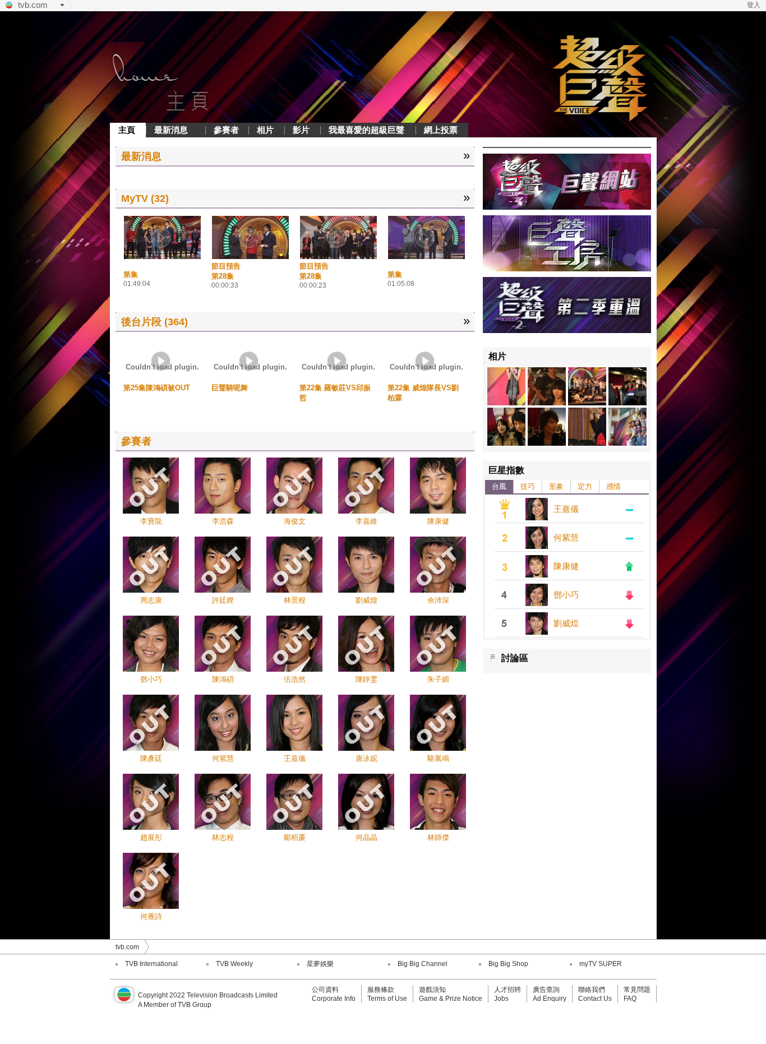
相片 (265, 130)
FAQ (630, 999)
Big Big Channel (422, 964)
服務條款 (380, 990)
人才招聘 (507, 990)
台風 (499, 486)
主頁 (126, 130)
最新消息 (171, 130)
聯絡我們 (591, 990)
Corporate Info (334, 999)
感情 (613, 486)
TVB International (151, 964)
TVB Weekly (234, 964)
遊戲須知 (432, 990)
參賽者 (226, 130)
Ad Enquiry (549, 999)
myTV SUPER (600, 964)
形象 (556, 486)
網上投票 (441, 130)
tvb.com (33, 5)
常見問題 (637, 990)
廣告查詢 (546, 990)
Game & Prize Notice (450, 999)
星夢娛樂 (320, 964)
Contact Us (595, 999)
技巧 (527, 486)
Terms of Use (387, 999)
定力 (585, 486)
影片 (301, 130)
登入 (753, 5)
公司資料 (325, 990)
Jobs (501, 999)
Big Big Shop (508, 964)
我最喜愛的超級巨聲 (366, 130)
